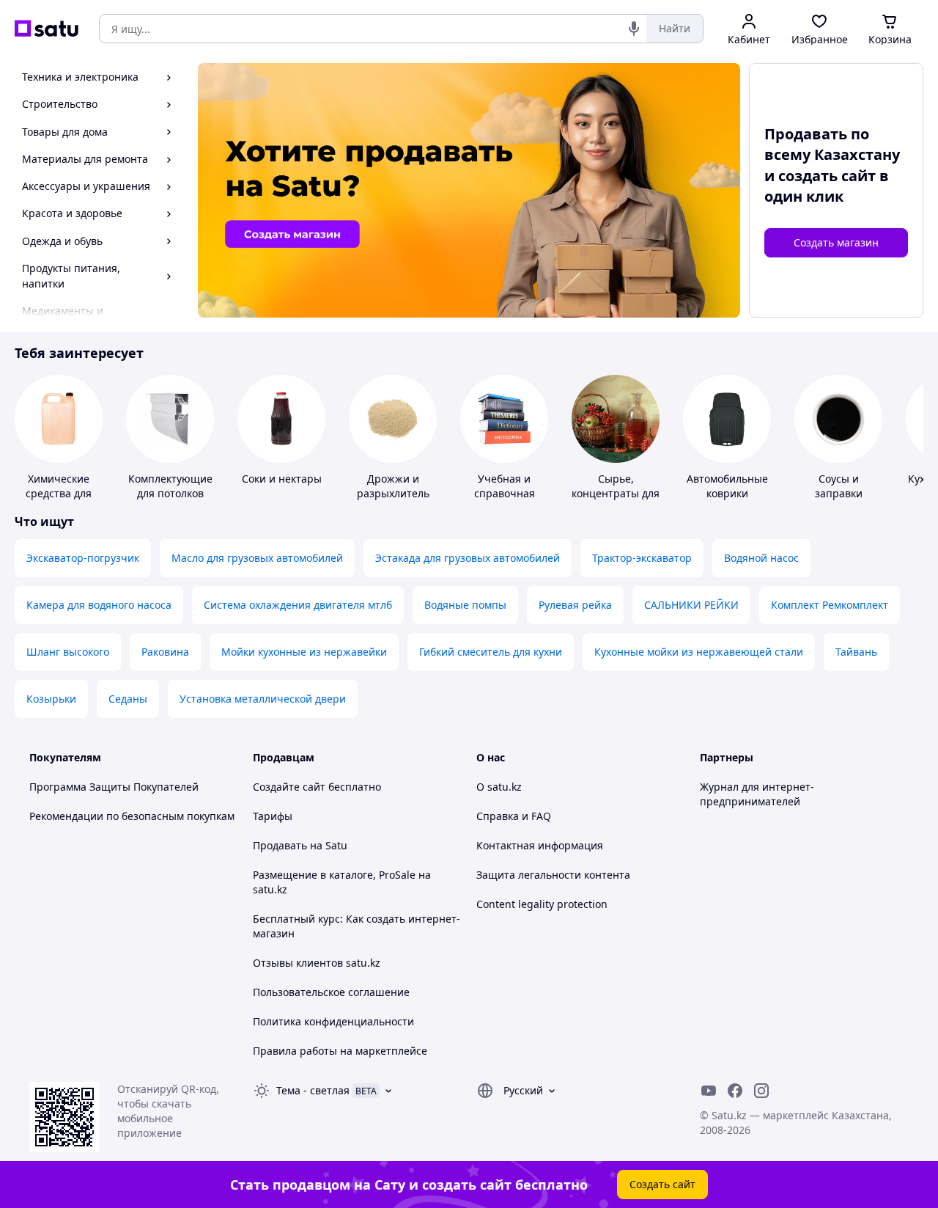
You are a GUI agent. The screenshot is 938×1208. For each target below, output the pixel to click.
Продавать (280, 845)
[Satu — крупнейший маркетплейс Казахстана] (46, 28)
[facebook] (735, 1090)
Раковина (165, 652)
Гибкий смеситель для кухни (490, 652)
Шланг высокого (67, 652)
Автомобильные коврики (727, 486)
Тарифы (272, 816)
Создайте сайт (289, 787)
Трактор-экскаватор (642, 558)
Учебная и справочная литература (504, 493)
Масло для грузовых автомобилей (257, 558)
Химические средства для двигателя (59, 493)
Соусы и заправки (839, 486)
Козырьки (51, 699)
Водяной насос (761, 558)
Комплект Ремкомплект (829, 605)
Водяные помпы (465, 605)
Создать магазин (836, 242)
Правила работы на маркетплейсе (340, 1051)
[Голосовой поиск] (633, 29)
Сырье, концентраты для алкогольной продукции (616, 501)
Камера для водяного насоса (98, 605)
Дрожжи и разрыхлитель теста (393, 493)
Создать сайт (662, 1184)
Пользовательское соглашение (331, 992)
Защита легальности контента (553, 875)
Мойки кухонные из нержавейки (304, 652)
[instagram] (761, 1090)
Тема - (313, 1090)
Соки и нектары (282, 479)
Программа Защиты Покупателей (114, 787)
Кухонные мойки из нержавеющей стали (698, 652)
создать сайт (827, 176)
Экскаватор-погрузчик (82, 558)
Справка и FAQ (513, 816)
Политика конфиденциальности (333, 1021)
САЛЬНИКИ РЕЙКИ (691, 605)
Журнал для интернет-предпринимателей (757, 794)
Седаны (127, 699)
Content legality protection (542, 904)
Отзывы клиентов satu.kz (316, 963)
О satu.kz (499, 787)
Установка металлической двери (263, 699)
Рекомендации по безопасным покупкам (131, 816)
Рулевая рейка (575, 605)
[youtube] (708, 1090)
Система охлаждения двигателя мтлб (298, 605)
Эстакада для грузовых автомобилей (467, 558)
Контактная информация (539, 845)
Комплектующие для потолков (170, 486)
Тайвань (856, 652)
